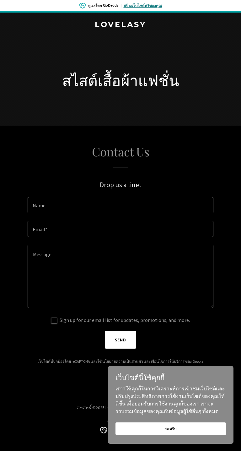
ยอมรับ (170, 428)
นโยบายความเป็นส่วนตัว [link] (122, 361)
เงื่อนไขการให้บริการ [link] (168, 361)
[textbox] (120, 205)
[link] (120, 25)
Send (120, 340)
